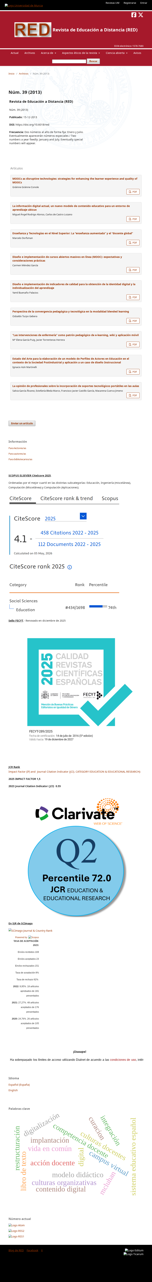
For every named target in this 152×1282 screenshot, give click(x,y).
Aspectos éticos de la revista (80, 53)
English (13, 1090)
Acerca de (47, 53)
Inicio (11, 73)
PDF (134, 191)
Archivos (29, 53)
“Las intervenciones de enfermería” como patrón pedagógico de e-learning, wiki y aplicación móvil (75, 335)
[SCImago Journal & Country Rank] (30, 930)
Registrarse (130, 2)
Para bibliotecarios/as (20, 459)
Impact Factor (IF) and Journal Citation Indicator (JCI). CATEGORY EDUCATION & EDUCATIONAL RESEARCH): (75, 771)
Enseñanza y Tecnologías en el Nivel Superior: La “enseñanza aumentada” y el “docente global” (72, 233)
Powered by (21, 937)
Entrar (143, 2)
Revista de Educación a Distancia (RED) (95, 30)
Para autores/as (17, 453)
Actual (15, 53)
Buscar (93, 61)
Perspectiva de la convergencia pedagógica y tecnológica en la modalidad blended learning (70, 311)
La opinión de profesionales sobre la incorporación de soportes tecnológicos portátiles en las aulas (75, 386)
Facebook (32, 1250)
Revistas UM (112, 2)
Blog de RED (16, 1250)
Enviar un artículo (22, 423)
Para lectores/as (17, 448)
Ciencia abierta (115, 53)
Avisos (137, 53)
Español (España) (19, 1084)
